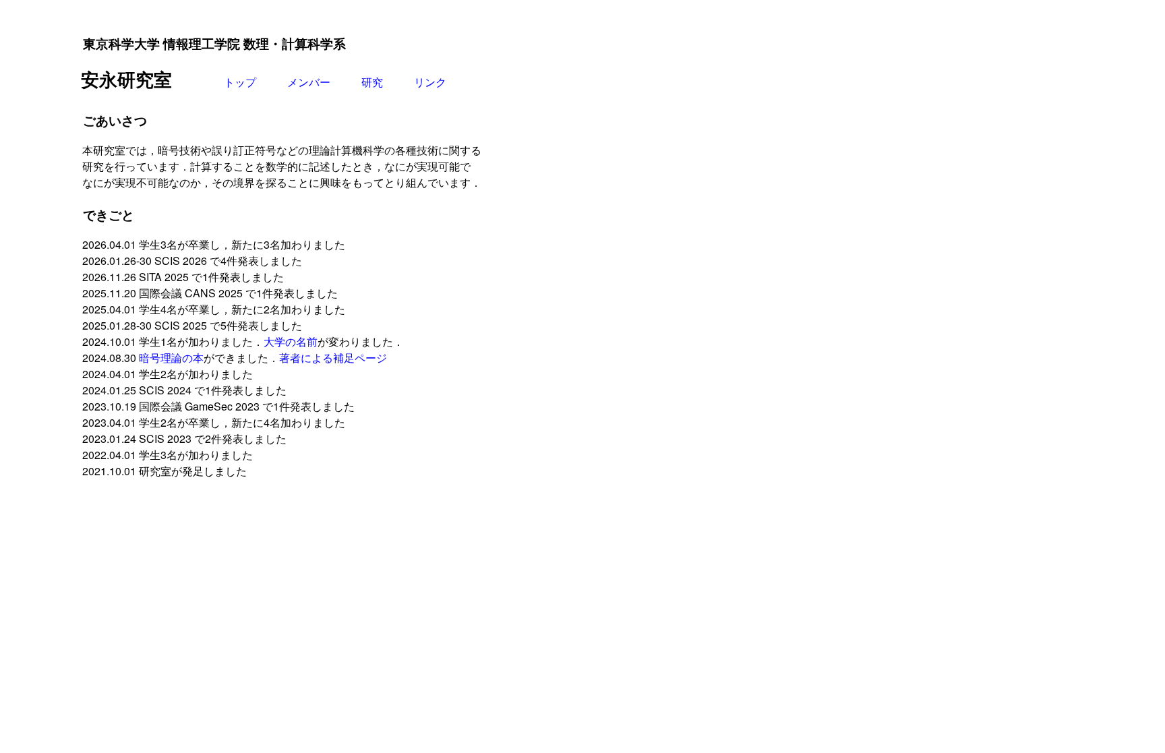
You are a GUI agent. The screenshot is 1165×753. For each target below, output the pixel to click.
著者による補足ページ (333, 357)
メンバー (308, 82)
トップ (240, 82)
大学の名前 (291, 341)
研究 (372, 82)
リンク (430, 82)
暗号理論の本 (171, 357)
